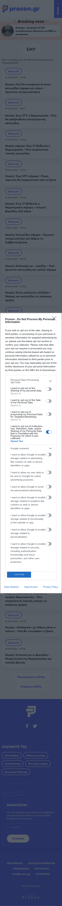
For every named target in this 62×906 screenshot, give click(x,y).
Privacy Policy (50, 586)
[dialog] (31, 453)
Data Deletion (11, 586)
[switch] (48, 389)
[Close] (55, 319)
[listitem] (31, 381)
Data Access (31, 586)
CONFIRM (19, 574)
